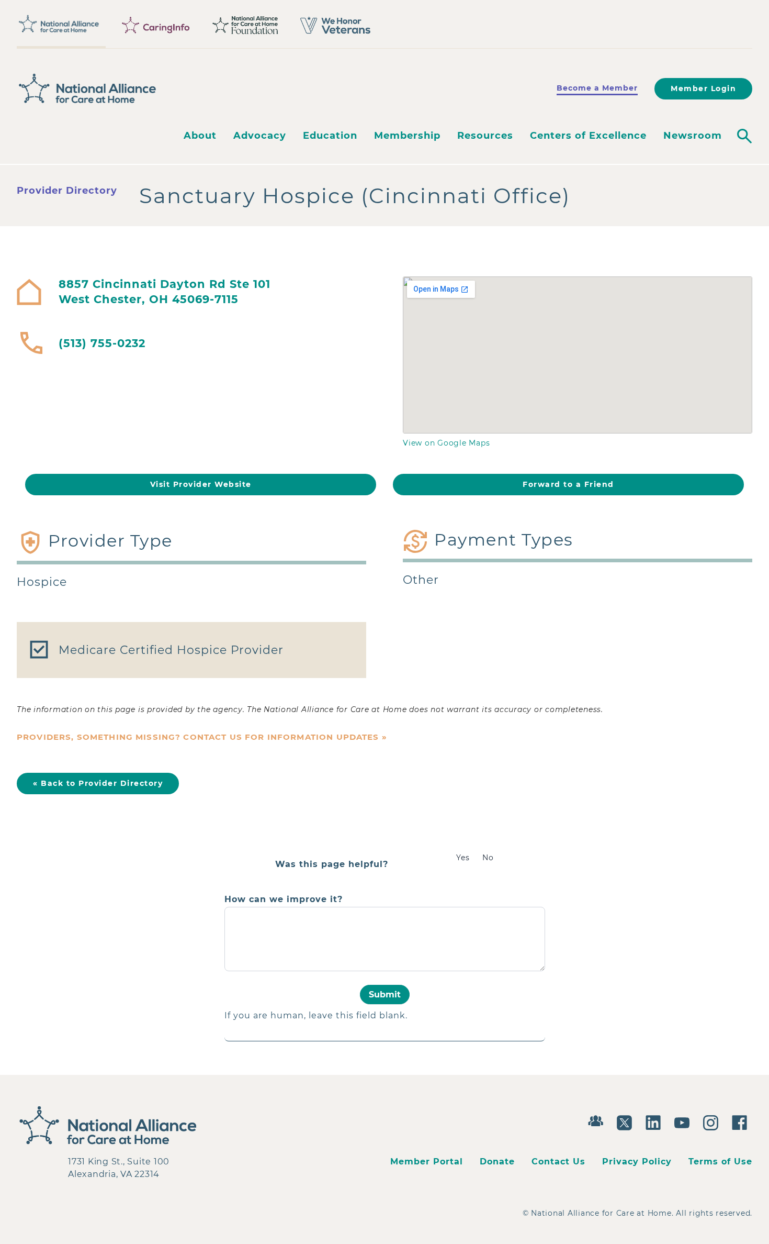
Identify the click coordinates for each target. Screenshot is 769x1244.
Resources (485, 135)
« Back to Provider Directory (98, 783)
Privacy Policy (637, 1162)
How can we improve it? (283, 899)
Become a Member (597, 88)
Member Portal (426, 1162)
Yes (463, 857)
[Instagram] (713, 1121)
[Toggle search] (744, 136)
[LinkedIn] (656, 1121)
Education (330, 135)
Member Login (703, 88)
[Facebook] (742, 1121)
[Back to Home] (88, 88)
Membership (407, 135)
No (488, 857)
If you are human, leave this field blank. (316, 1015)
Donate (497, 1162)
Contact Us (558, 1162)
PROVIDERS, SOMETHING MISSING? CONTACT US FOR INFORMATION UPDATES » (202, 737)
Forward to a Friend (568, 484)
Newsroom (692, 135)
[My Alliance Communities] (598, 1120)
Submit (385, 994)
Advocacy (259, 135)
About (200, 135)
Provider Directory (67, 190)
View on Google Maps (446, 443)
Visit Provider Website (201, 484)
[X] (627, 1121)
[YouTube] (684, 1121)
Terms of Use (720, 1162)
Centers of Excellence (588, 135)
